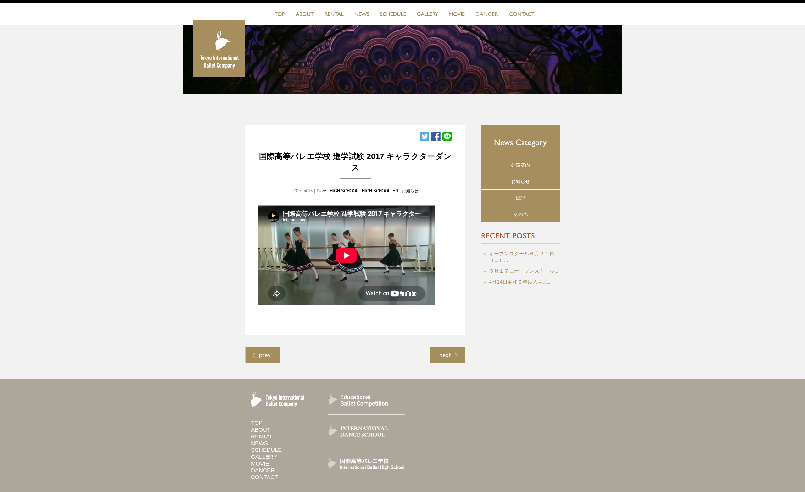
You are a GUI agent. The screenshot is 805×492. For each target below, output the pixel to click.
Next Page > (447, 355)
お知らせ (410, 191)
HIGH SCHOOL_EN (380, 191)
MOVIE (457, 15)
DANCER (263, 470)
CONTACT (522, 15)
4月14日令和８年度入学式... (520, 282)
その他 (521, 214)
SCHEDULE (393, 15)
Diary (321, 191)
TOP (280, 15)
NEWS (362, 15)
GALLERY (427, 15)
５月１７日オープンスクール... (523, 271)
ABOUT (305, 15)
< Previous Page (262, 355)
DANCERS (487, 15)
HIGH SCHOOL (344, 191)
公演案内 (520, 165)
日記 (520, 197)
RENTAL (334, 15)
